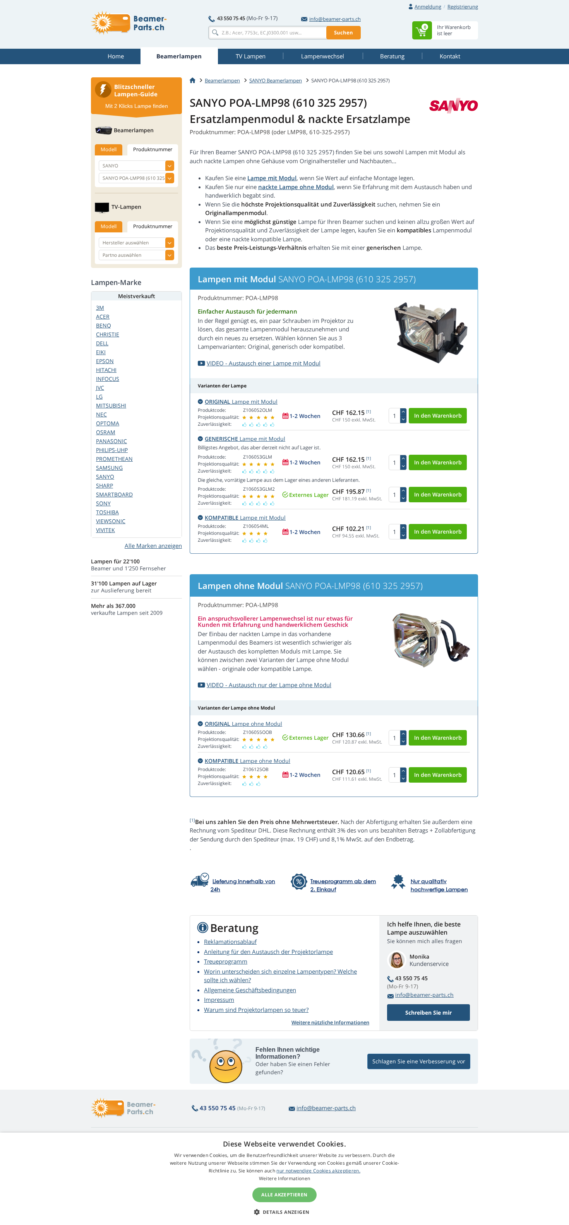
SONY (103, 503)
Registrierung (462, 6)
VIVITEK (105, 530)
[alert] (284, 1179)
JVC (100, 387)
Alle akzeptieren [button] (284, 1194)
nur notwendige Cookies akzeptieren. (318, 1170)
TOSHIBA (107, 512)
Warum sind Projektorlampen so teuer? (256, 1009)
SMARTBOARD (114, 494)
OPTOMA (107, 423)
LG (99, 396)
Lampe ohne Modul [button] (243, 723)
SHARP (104, 485)
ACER (103, 316)
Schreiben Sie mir (428, 1012)
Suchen (343, 32)
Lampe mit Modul (271, 178)
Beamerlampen (222, 80)
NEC (101, 414)
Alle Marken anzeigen (153, 545)
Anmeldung (428, 6)
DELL (102, 343)
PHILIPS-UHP (112, 450)
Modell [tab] (109, 149)
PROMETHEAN (114, 458)
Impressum (219, 999)
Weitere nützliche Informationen (330, 1022)
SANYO (105, 476)
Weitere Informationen (284, 1178)
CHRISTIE (107, 334)
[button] (285, 1212)
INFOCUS (107, 378)
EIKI (101, 352)
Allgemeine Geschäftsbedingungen (250, 990)
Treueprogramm (225, 961)
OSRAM (105, 432)
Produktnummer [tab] (152, 149)
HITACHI (106, 370)
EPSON (105, 361)
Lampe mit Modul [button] (241, 401)
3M (100, 307)
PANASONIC (111, 441)
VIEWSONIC (110, 521)
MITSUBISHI (111, 405)
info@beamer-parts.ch (335, 18)
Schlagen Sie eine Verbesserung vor (418, 1061)
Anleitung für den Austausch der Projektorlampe (268, 951)
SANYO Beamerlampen (275, 80)
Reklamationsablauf (230, 941)
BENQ (103, 325)
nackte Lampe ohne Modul (296, 187)
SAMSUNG (109, 467)
